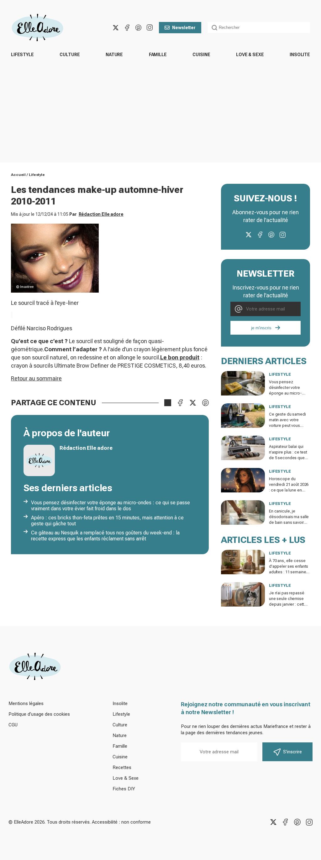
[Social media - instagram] (149, 27)
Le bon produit (179, 357)
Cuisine (201, 54)
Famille (158, 54)
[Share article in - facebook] (180, 402)
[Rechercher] (214, 27)
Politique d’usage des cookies (39, 714)
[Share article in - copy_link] (167, 402)
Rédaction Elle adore (101, 214)
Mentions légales (26, 703)
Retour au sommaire (36, 378)
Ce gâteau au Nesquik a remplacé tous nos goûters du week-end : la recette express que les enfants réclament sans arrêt (105, 536)
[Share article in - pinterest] (205, 402)
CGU (13, 725)
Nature (114, 54)
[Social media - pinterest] (138, 27)
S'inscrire (292, 752)
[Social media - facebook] (127, 27)
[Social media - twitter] (116, 27)
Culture (70, 54)
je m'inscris (261, 328)
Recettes (122, 767)
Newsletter (184, 27)
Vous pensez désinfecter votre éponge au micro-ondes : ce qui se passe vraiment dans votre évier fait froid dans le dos (110, 506)
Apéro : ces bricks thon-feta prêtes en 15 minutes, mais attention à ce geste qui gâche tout (107, 521)
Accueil (18, 175)
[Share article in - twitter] (192, 402)
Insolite (300, 54)
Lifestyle (22, 54)
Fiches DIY (124, 789)
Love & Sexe (250, 54)
